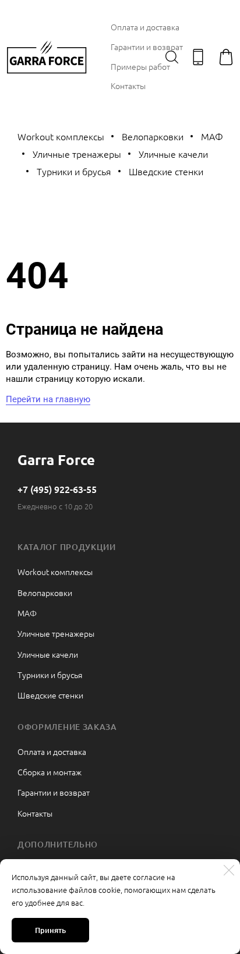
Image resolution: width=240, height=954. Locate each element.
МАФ (212, 136)
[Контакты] (198, 57)
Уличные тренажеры (77, 153)
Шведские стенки (166, 171)
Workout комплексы (60, 136)
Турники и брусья (74, 171)
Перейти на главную (48, 399)
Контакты (128, 85)
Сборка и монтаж (49, 772)
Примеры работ (140, 66)
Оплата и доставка (145, 27)
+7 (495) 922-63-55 (57, 489)
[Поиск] (171, 57)
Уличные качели (173, 153)
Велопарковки (152, 136)
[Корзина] (226, 57)
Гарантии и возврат (147, 46)
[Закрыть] (229, 870)
